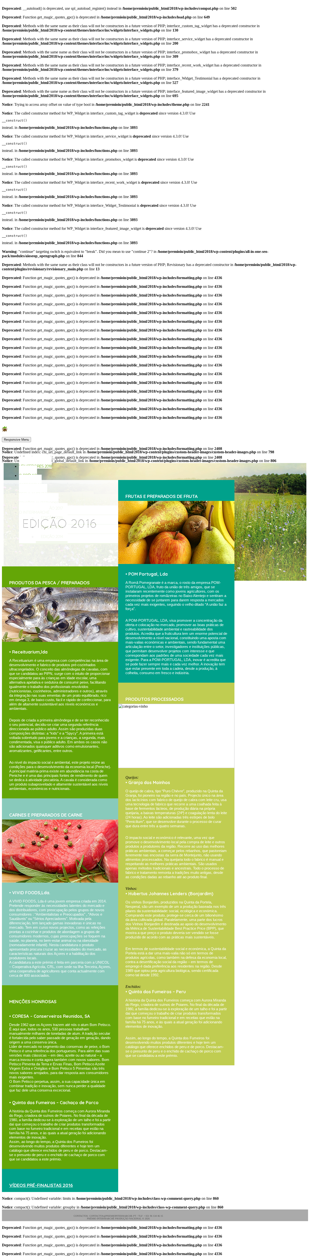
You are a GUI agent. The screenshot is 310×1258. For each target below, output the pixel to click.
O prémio (28, 475)
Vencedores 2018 (35, 466)
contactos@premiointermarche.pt (112, 1216)
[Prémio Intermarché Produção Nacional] (4, 432)
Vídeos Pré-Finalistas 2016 (41, 1185)
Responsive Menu (16, 439)
